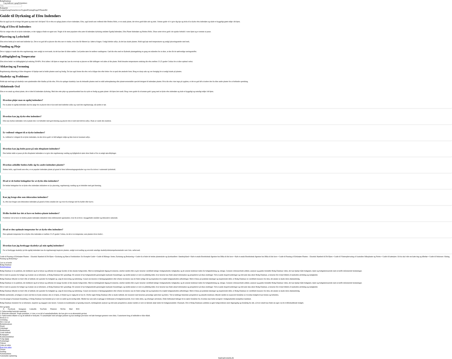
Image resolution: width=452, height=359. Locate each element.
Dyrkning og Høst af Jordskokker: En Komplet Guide (75, 257)
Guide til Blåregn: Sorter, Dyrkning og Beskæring (115, 257)
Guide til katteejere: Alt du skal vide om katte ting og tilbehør (405, 257)
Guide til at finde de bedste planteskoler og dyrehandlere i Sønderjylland (162, 257)
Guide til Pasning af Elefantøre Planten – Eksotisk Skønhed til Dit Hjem (26, 257)
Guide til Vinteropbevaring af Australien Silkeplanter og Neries (357, 257)
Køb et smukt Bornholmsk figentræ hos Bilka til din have (212, 257)
